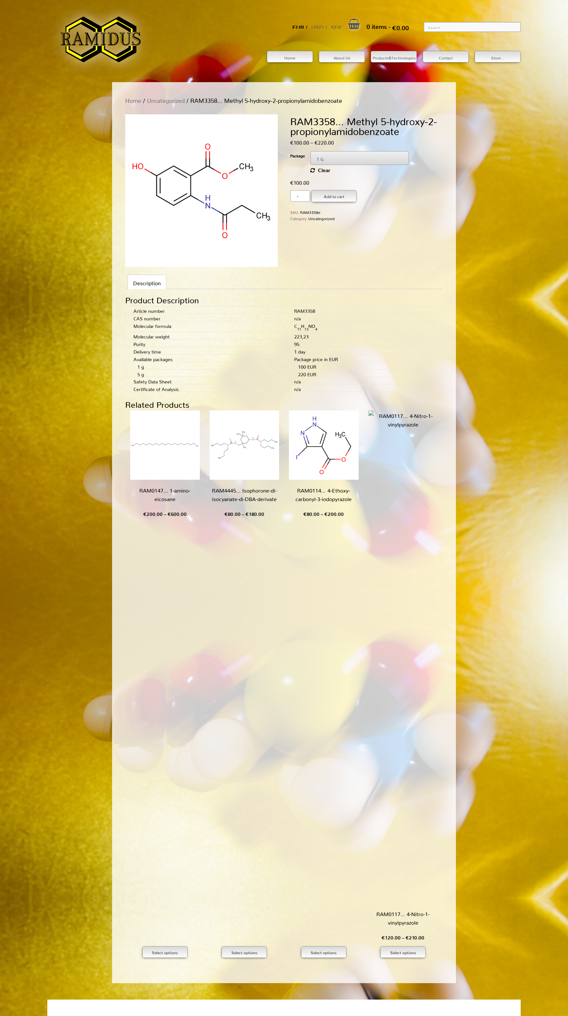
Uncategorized (166, 99)
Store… (497, 57)
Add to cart (334, 195)
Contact (446, 57)
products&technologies (394, 57)
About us (342, 57)
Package (297, 154)
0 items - (388, 25)
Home (290, 57)
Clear (324, 169)
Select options (165, 951)
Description (147, 282)
